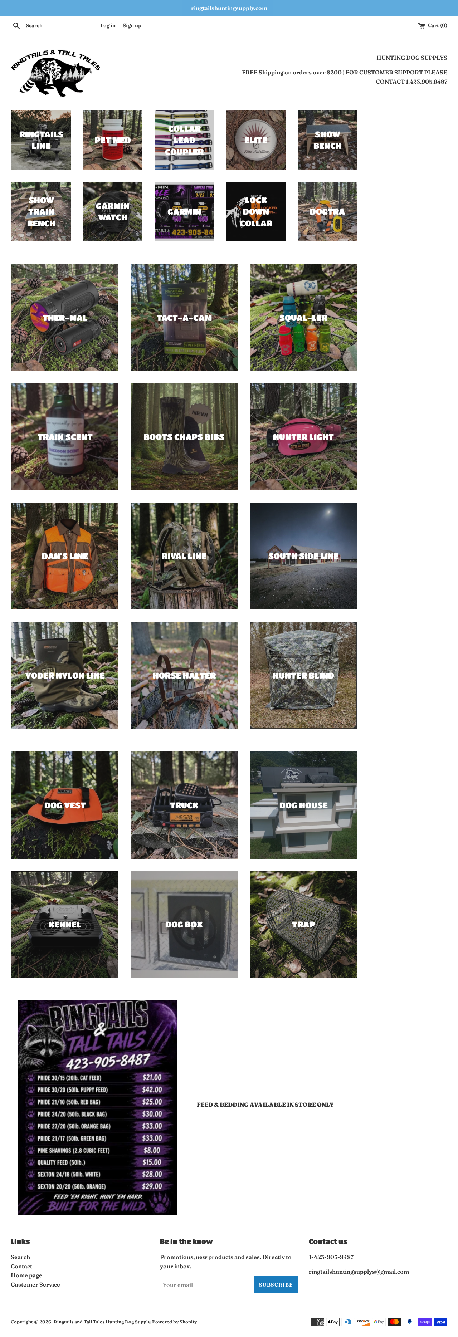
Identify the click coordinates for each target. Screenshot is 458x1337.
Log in (108, 25)
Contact (21, 1266)
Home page (26, 1275)
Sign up (132, 25)
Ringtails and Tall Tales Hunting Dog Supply (102, 1321)
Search (20, 1256)
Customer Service (35, 1284)
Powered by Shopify (174, 1321)
